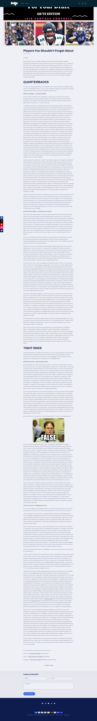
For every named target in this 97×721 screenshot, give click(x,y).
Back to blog (49, 665)
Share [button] (26, 57)
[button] (79, 3)
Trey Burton (34, 600)
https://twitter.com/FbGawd (35, 656)
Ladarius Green (49, 598)
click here (53, 356)
